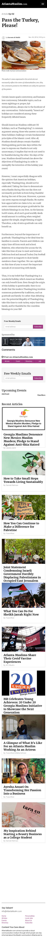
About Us (28, 920)
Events (4, 920)
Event (18, 361)
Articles (4, 918)
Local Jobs (29, 918)
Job (39, 361)
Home (4, 916)
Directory (29, 361)
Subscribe (28, 923)
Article (7, 361)
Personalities (30, 916)
